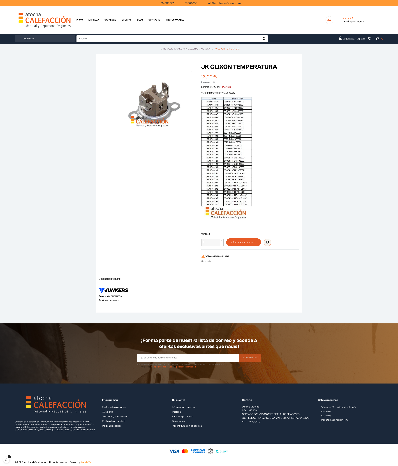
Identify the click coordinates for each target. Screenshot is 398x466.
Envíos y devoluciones (114, 407)
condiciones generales (161, 367)
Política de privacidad (113, 421)
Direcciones (178, 421)
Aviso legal (107, 411)
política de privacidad (186, 367)
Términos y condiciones (114, 416)
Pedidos (176, 411)
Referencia (104, 296)
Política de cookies (112, 425)
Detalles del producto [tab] (109, 278)
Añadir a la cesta (242, 242)
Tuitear (219, 261)
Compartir (215, 261)
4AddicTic (86, 462)
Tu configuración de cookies (187, 425)
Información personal (183, 407)
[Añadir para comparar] (267, 242)
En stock (103, 300)
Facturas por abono (182, 416)
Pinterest (224, 261)
